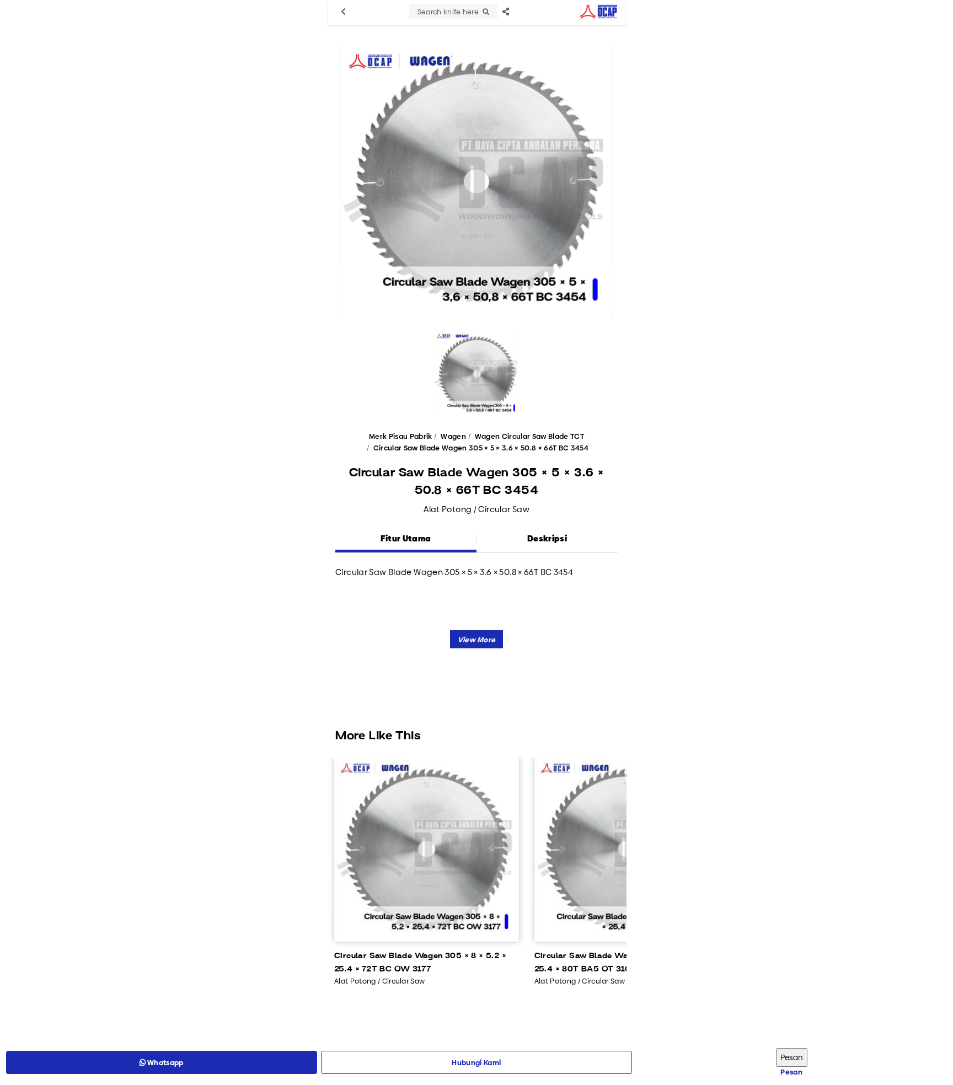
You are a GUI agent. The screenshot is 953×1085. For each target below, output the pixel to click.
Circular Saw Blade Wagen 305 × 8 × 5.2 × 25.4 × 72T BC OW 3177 (420, 963)
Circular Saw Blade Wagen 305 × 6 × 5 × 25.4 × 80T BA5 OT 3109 (616, 963)
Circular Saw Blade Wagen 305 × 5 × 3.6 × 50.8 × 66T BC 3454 (480, 448)
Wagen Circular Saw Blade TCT (529, 436)
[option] (476, 182)
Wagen (453, 436)
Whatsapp (165, 1062)
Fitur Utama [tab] (406, 538)
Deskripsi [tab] (547, 538)
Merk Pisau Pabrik (400, 436)
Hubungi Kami (476, 1062)
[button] (477, 639)
